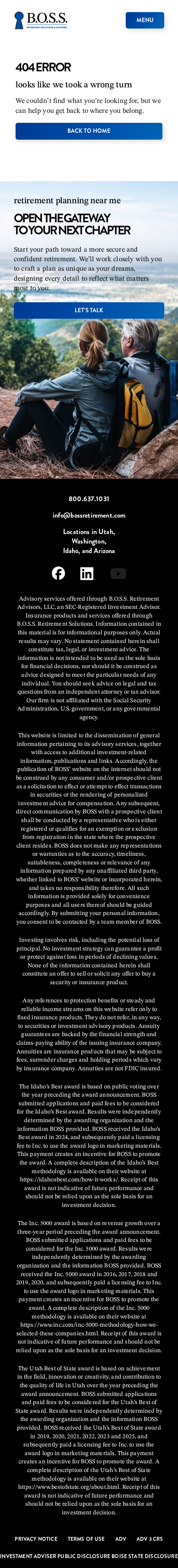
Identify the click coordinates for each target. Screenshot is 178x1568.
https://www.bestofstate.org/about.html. (69, 1487)
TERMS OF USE (86, 1539)
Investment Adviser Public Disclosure (55, 1556)
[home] (41, 20)
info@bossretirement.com (89, 515)
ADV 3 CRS (150, 1539)
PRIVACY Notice (36, 1539)
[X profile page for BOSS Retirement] (118, 575)
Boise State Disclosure (144, 1556)
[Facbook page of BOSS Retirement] (58, 575)
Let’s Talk (89, 310)
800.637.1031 (89, 499)
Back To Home (89, 131)
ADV (120, 1539)
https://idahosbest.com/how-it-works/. (69, 1180)
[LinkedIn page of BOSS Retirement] (87, 575)
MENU (145, 20)
